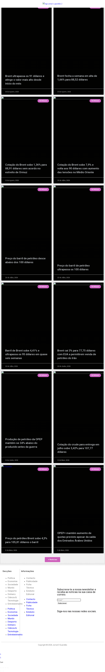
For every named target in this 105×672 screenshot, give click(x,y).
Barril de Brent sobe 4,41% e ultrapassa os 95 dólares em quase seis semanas (26, 354)
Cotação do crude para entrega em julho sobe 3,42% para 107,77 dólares (78, 448)
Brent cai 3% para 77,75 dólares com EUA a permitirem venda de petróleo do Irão (76, 354)
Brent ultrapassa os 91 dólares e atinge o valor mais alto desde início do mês (24, 80)
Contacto (30, 578)
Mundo (11, 587)
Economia (12, 581)
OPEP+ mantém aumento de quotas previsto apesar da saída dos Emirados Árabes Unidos (76, 537)
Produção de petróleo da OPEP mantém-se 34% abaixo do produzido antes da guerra (23, 443)
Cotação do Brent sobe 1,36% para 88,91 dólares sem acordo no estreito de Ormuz (26, 168)
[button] (8, 3)
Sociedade (13, 584)
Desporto (12, 591)
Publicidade (31, 581)
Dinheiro (12, 594)
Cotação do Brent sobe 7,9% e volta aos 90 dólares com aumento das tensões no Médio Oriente (78, 168)
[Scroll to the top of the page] (0, 651)
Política (11, 578)
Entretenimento (15, 603)
